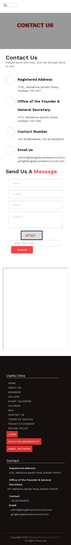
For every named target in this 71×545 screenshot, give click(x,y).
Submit (22, 249)
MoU (11, 410)
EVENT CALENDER (19, 401)
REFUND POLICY (18, 428)
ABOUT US (14, 387)
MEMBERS (14, 392)
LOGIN (12, 434)
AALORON (14, 405)
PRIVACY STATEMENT (21, 423)
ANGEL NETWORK (19, 448)
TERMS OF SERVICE (20, 419)
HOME (12, 383)
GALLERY (14, 396)
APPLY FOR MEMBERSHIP (24, 441)
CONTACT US (16, 414)
